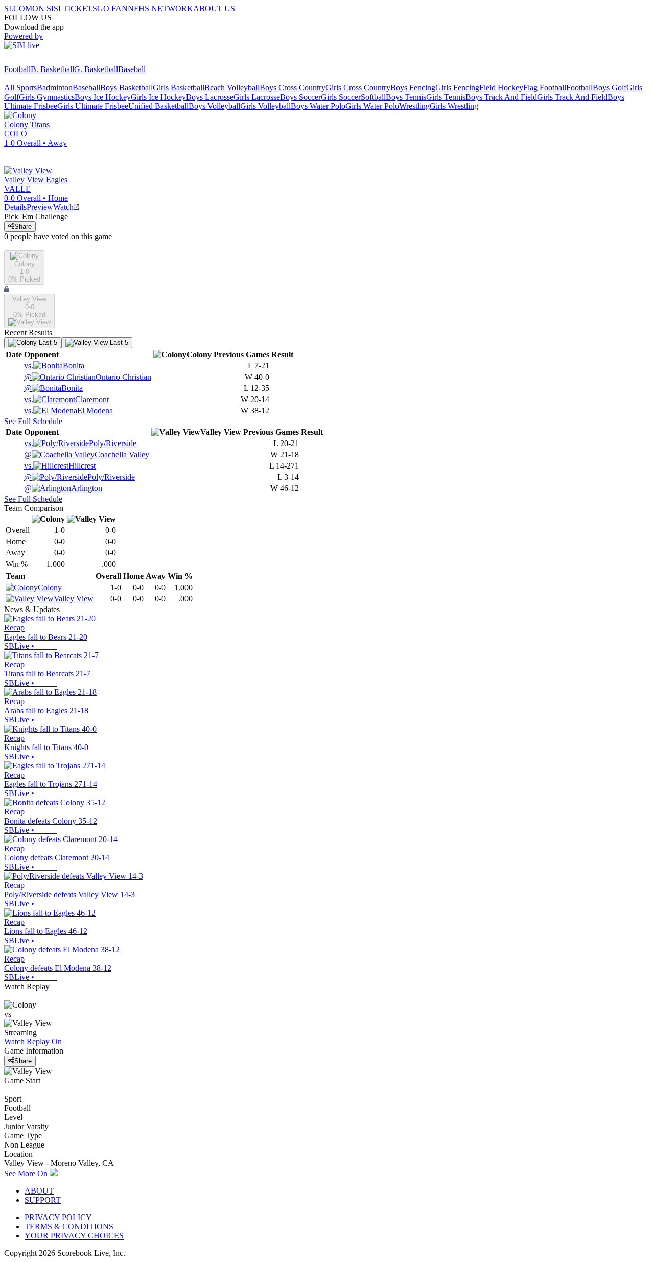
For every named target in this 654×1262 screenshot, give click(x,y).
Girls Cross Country (357, 87)
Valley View (74, 598)
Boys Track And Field (501, 96)
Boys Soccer (300, 96)
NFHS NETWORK (160, 8)
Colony (50, 587)
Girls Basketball (178, 87)
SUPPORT (43, 1200)
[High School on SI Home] (43, 60)
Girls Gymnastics (47, 96)
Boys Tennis (406, 96)
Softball (373, 96)
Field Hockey (501, 87)
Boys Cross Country (292, 87)
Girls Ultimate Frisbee (92, 106)
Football (17, 69)
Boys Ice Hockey (103, 96)
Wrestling (414, 106)
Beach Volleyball (232, 87)
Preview (40, 207)
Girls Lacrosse (256, 96)
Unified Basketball (158, 106)
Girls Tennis (445, 96)
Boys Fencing (412, 87)
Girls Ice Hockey (158, 96)
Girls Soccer (341, 96)
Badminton (55, 87)
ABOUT (39, 1190)
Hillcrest (60, 465)
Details (15, 207)
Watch (63, 207)
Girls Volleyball (265, 106)
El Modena (68, 410)
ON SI (43, 8)
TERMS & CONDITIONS (69, 1226)
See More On (27, 1173)
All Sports (20, 87)
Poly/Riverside (80, 443)
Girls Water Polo (372, 106)
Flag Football (544, 87)
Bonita (54, 365)
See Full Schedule (33, 421)
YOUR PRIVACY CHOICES (74, 1235)
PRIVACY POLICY (58, 1217)
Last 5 (47, 342)
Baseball (132, 69)
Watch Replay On (33, 1041)
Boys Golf (609, 87)
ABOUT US (214, 8)
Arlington (63, 488)
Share (23, 226)
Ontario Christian (87, 376)
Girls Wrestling (454, 106)
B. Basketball (52, 69)
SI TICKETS (75, 8)
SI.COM (18, 8)
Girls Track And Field (572, 96)
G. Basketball (96, 69)
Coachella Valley (86, 454)
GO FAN (112, 8)
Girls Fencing (457, 87)
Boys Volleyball (214, 106)
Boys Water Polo (318, 106)
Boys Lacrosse (209, 96)
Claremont (66, 399)
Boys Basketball (126, 87)
